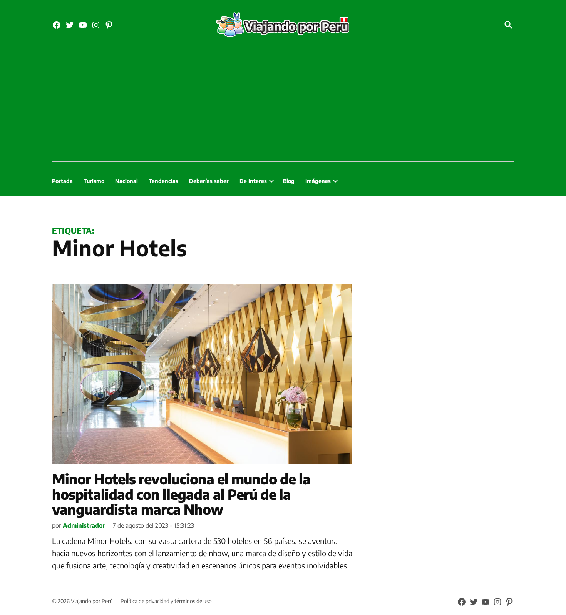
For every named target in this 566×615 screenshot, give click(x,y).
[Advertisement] (283, 104)
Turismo (94, 181)
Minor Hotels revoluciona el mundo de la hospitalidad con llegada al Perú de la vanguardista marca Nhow (181, 494)
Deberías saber (209, 181)
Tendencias (163, 181)
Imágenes (318, 181)
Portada (62, 181)
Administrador (84, 525)
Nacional (126, 181)
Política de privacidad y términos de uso (166, 601)
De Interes (253, 181)
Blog (289, 181)
